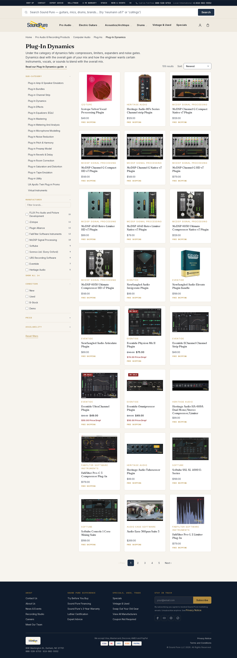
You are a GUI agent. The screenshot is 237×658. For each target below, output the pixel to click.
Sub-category (34, 76)
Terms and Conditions (200, 643)
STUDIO (104, 3)
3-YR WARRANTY (89, 3)
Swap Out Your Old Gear (126, 608)
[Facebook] (157, 618)
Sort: (180, 66)
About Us (30, 603)
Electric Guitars (88, 25)
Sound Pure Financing (79, 603)
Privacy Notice (193, 610)
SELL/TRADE (73, 3)
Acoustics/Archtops (117, 25)
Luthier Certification (78, 614)
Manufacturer (34, 200)
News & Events (33, 608)
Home (29, 37)
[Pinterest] (178, 618)
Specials (181, 24)
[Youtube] (164, 618)
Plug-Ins (98, 37)
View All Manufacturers (125, 614)
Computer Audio (81, 37)
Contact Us (31, 598)
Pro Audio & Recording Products (52, 37)
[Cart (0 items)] (207, 25)
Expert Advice (75, 619)
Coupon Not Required (124, 619)
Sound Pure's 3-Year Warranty (84, 608)
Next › (168, 563)
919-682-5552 (50, 651)
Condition (32, 284)
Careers (30, 619)
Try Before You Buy (78, 598)
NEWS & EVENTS (118, 3)
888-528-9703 (33, 651)
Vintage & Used (162, 24)
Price (29, 318)
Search (206, 12)
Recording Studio (35, 614)
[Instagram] (171, 618)
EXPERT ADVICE (57, 3)
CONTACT (41, 3)
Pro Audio (65, 25)
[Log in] (200, 25)
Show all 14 (33, 275)
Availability (34, 327)
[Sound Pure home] (38, 25)
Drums (141, 25)
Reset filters (32, 336)
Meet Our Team (34, 624)
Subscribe (202, 600)
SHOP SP (30, 3)
